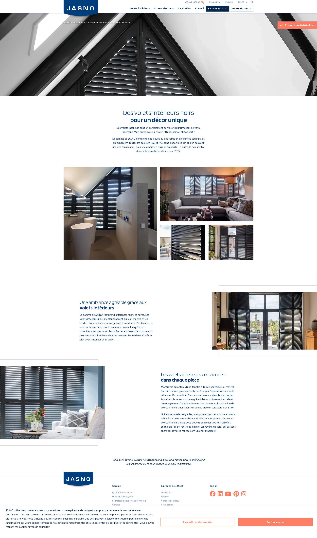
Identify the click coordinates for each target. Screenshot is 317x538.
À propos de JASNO (170, 501)
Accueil (67, 22)
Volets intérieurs (140, 8)
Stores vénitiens (164, 8)
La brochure (215, 9)
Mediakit (229, 2)
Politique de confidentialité (17, 533)
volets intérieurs (130, 128)
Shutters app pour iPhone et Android (129, 501)
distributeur (300, 25)
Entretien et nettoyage (122, 497)
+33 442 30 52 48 (192, 2)
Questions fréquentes (122, 492)
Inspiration (184, 8)
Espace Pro (214, 2)
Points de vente (241, 9)
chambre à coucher (222, 395)
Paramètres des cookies (197, 522)
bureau (198, 408)
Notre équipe (167, 505)
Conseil (199, 8)
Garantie (116, 505)
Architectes (166, 492)
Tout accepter (275, 522)
